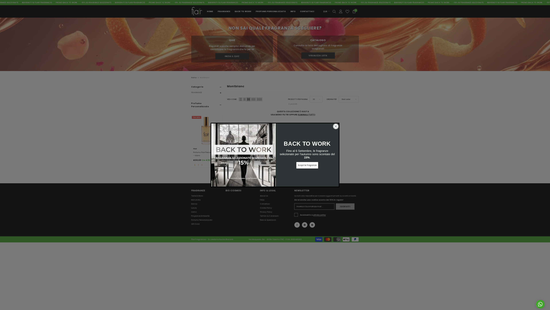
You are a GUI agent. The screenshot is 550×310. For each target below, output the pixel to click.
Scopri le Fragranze (307, 165)
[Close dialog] (335, 126)
